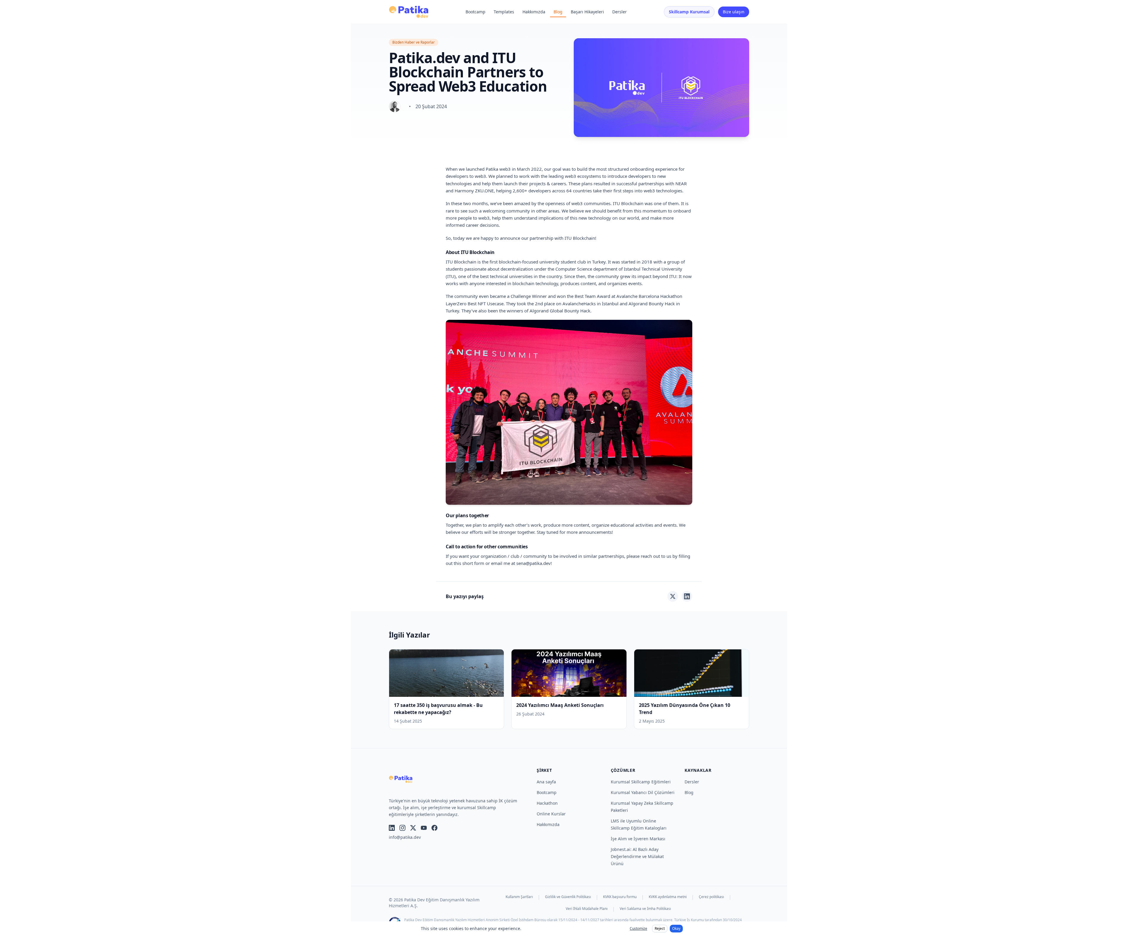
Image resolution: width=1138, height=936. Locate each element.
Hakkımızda (533, 12)
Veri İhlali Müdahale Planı (587, 908)
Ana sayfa (546, 782)
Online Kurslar (551, 814)
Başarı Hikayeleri (587, 12)
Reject (660, 928)
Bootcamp (475, 12)
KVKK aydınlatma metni (668, 897)
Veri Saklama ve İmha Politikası (645, 908)
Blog (558, 12)
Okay (676, 928)
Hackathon (547, 803)
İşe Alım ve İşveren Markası (638, 838)
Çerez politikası (711, 897)
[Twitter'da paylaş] (672, 596)
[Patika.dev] (409, 12)
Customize (638, 928)
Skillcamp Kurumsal (689, 12)
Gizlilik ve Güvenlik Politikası (568, 897)
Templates (504, 12)
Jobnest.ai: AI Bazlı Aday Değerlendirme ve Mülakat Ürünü (637, 856)
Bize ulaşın (733, 12)
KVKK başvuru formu (620, 897)
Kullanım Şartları (519, 897)
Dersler (619, 12)
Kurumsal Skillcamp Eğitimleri (641, 782)
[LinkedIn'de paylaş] (687, 596)
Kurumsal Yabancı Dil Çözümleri (643, 792)
